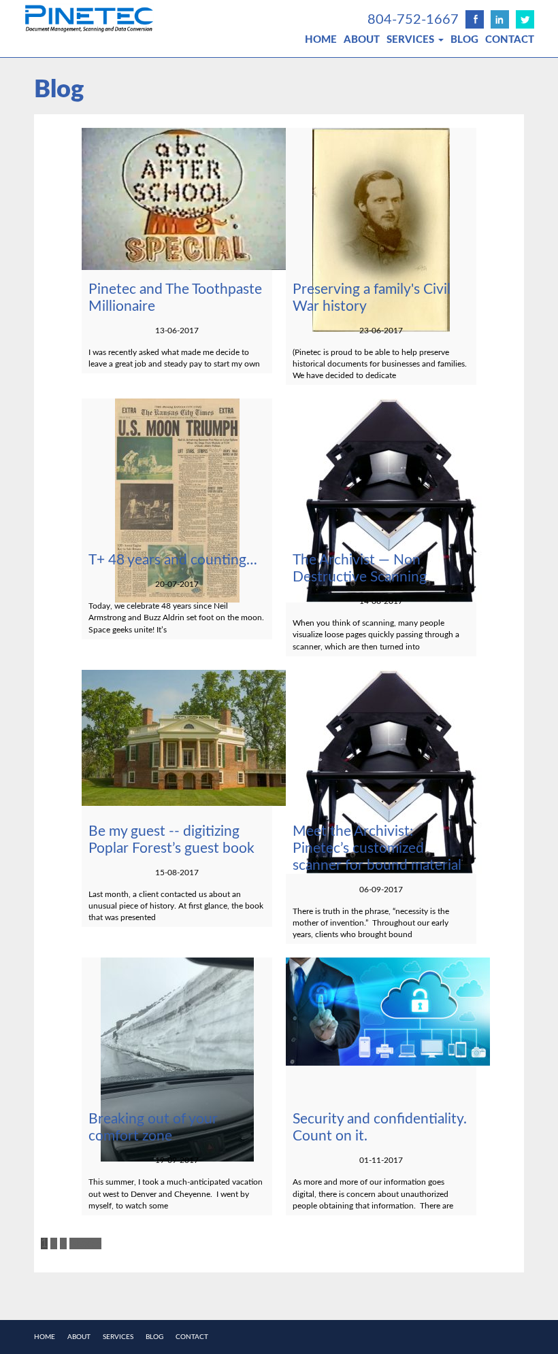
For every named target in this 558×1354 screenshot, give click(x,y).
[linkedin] (500, 19)
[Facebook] (474, 19)
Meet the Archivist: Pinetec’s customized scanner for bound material (377, 848)
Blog (464, 40)
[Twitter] (525, 19)
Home (321, 40)
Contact (509, 40)
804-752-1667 (413, 20)
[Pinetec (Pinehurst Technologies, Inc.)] (124, 18)
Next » (85, 1243)
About (362, 40)
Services (412, 40)
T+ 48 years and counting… (172, 560)
